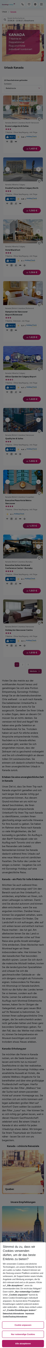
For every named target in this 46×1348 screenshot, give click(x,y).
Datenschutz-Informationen (13, 1313)
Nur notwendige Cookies (23, 1334)
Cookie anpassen (23, 1325)
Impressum (29, 1313)
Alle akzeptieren (23, 1344)
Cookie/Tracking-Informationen (15, 1316)
